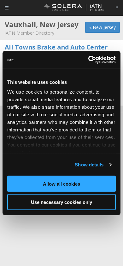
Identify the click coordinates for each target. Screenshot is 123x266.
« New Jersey (102, 27)
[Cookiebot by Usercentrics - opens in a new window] (88, 60)
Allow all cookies (61, 183)
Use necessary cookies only (61, 202)
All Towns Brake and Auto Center (56, 47)
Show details (89, 164)
